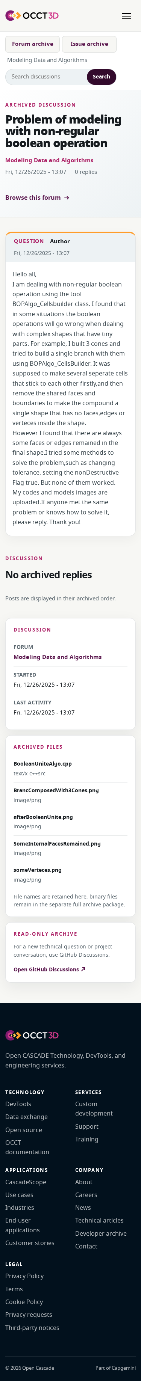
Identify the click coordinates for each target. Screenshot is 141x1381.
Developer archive (101, 1233)
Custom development (94, 1109)
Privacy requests (28, 1314)
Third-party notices (32, 1328)
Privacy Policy (24, 1276)
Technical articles (99, 1220)
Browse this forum (33, 197)
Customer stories (30, 1243)
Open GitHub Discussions (47, 970)
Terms (14, 1289)
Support (87, 1126)
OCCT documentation (27, 1147)
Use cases (19, 1195)
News (83, 1207)
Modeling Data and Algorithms (49, 160)
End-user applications (22, 1225)
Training (87, 1139)
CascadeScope (25, 1182)
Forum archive (32, 44)
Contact (86, 1246)
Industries (19, 1207)
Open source (23, 1130)
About (83, 1182)
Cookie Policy (24, 1302)
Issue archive (89, 44)
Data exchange (26, 1117)
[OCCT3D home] (32, 15)
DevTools (18, 1104)
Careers (86, 1195)
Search (101, 77)
